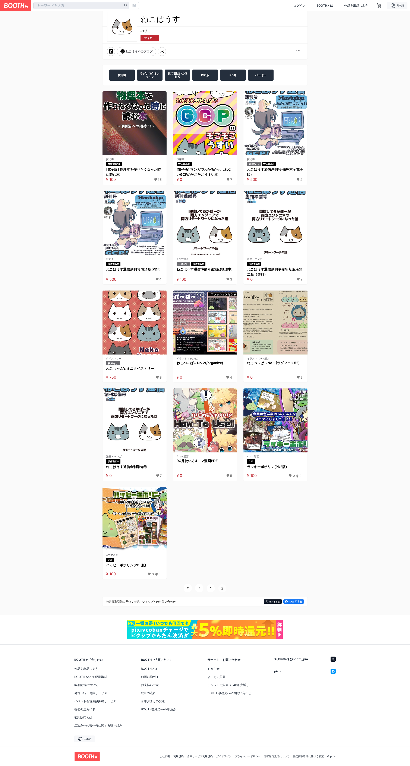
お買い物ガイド (151, 677)
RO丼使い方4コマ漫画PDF (197, 461)
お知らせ (214, 668)
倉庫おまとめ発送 (153, 701)
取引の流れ (148, 693)
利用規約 (178, 756)
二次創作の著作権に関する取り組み (98, 725)
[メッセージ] (162, 51)
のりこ (146, 31)
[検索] (125, 6)
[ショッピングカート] (379, 5)
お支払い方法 (150, 685)
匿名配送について (86, 685)
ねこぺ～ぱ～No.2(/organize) (200, 363)
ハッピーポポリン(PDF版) (126, 565)
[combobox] (81, 5)
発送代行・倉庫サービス (90, 693)
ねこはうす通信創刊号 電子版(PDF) (133, 269)
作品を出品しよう (356, 5)
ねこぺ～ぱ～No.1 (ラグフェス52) (273, 363)
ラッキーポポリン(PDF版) (267, 467)
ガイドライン (223, 756)
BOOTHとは (324, 5)
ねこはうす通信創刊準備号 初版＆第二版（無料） (275, 271)
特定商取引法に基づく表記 (308, 756)
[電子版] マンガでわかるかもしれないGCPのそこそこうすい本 (204, 172)
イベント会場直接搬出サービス (95, 701)
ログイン (299, 5)
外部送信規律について (277, 756)
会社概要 (165, 756)
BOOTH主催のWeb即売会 (158, 709)
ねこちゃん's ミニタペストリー (130, 368)
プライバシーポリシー (248, 756)
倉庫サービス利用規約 (200, 756)
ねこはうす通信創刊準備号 (126, 467)
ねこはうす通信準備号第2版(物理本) (205, 269)
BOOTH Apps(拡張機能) (90, 677)
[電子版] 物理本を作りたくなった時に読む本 (133, 172)
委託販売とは (83, 717)
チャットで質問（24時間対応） (229, 685)
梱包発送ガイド (84, 709)
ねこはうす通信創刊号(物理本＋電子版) (275, 172)
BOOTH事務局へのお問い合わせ (229, 693)
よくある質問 (217, 677)
